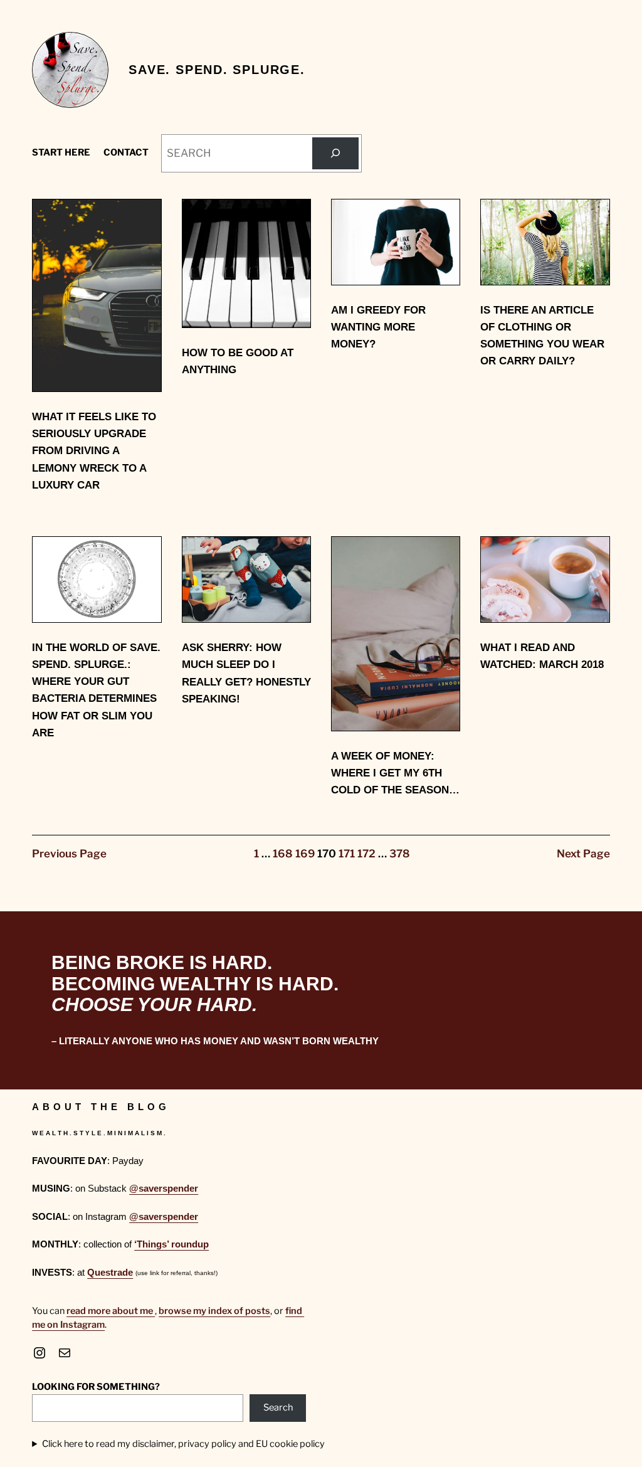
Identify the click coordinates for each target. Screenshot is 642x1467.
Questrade (110, 1273)
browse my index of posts (214, 1310)
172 (366, 853)
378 (399, 853)
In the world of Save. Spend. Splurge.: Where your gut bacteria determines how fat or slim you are (96, 690)
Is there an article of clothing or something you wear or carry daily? (542, 336)
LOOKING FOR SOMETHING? (96, 1386)
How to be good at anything (237, 361)
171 (347, 853)
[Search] (335, 153)
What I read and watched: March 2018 (542, 656)
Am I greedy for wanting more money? (378, 327)
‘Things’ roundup (171, 1244)
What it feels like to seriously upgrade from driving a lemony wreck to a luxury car (94, 451)
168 (283, 853)
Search (278, 1407)
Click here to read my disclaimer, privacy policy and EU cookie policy (183, 1443)
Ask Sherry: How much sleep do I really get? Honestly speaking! (246, 673)
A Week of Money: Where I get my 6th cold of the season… (395, 773)
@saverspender (163, 1189)
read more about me (110, 1310)
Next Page (583, 853)
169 (305, 853)
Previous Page (69, 853)
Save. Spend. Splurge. (217, 70)
